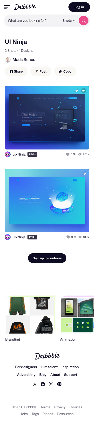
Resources (65, 414)
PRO (32, 154)
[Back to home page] (25, 7)
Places (48, 414)
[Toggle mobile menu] (6, 7)
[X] (35, 384)
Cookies (75, 407)
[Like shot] (68, 154)
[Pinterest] (59, 384)
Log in (79, 7)
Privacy (60, 407)
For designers (26, 367)
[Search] (83, 20)
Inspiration (70, 367)
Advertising (26, 374)
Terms (45, 407)
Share (18, 71)
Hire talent (49, 367)
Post (43, 71)
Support (70, 374)
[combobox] (32, 20)
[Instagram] (51, 384)
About (55, 374)
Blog (43, 374)
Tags (35, 414)
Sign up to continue (47, 258)
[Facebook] (43, 384)
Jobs (24, 414)
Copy (67, 71)
